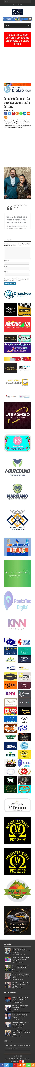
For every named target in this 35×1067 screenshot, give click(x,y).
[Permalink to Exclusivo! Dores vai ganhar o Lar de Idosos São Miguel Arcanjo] (8, 978)
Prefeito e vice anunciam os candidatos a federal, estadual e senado (20, 1024)
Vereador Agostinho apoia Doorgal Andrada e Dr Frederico (20, 1007)
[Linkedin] (24, 113)
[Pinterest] (13, 113)
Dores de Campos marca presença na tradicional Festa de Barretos (20, 999)
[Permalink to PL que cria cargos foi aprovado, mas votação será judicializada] (8, 953)
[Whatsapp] (21, 113)
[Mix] (17, 113)
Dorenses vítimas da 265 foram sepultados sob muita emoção (20, 984)
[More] (5, 117)
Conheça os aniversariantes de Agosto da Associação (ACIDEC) (20, 959)
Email (6, 266)
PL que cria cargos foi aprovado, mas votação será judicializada (21, 950)
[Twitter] (9, 113)
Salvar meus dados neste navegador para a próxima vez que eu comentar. (16, 279)
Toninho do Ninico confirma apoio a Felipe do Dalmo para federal (21, 1032)
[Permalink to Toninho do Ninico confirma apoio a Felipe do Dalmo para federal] (8, 1035)
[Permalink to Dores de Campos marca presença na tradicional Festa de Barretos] (8, 1002)
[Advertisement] (17, 65)
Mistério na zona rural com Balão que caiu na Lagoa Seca (20, 967)
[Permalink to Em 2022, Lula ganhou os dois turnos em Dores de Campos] (8, 1018)
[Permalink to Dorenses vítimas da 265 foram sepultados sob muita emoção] (8, 987)
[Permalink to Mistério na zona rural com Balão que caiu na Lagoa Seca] (8, 970)
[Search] (29, 1)
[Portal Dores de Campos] (17, 14)
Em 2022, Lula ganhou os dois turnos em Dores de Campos (20, 1015)
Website (6, 272)
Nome (6, 260)
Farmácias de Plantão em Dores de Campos (17, 1045)
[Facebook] (5, 113)
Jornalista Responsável (11, 1049)
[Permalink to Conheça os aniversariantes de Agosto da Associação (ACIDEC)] (8, 962)
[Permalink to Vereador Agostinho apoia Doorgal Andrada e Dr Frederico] (8, 1010)
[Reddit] (28, 113)
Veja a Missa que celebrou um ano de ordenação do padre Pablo (17, 39)
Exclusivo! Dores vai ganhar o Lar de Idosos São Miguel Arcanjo (21, 975)
